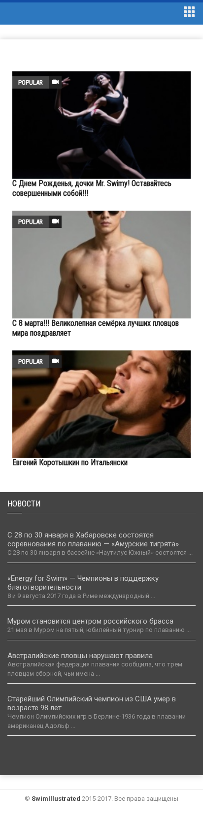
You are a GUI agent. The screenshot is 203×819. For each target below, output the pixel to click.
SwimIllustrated (56, 798)
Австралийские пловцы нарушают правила (80, 655)
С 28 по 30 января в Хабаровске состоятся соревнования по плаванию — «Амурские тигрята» (93, 539)
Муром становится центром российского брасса (90, 621)
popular (30, 82)
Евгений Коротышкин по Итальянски (70, 462)
